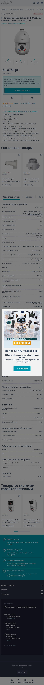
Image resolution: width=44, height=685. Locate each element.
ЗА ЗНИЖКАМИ (22, 369)
